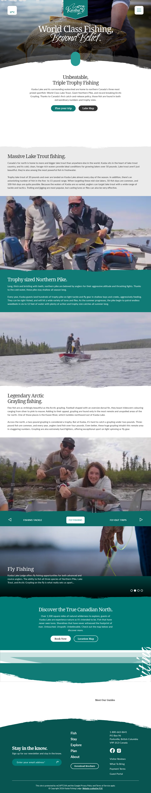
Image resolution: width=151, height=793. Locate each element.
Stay (74, 739)
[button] (10, 519)
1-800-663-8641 (118, 732)
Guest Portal (116, 773)
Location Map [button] (86, 638)
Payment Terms (117, 768)
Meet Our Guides (105, 700)
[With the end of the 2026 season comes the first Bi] (34, 683)
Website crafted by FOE (92, 788)
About (75, 756)
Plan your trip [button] (63, 108)
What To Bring (117, 764)
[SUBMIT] (57, 762)
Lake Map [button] (88, 108)
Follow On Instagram (105, 691)
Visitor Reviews (118, 758)
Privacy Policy (86, 785)
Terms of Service (103, 785)
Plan (74, 750)
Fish (74, 733)
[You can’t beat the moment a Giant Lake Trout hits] (60, 695)
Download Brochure (84, 766)
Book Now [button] (61, 638)
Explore (76, 744)
